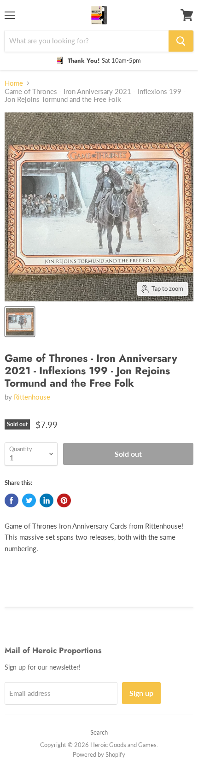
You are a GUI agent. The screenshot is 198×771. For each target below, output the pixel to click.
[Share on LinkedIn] (46, 500)
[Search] (181, 41)
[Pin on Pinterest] (64, 500)
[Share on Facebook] (11, 500)
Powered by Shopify (99, 754)
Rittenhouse (32, 397)
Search (99, 732)
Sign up (141, 693)
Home (14, 83)
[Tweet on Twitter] (29, 500)
